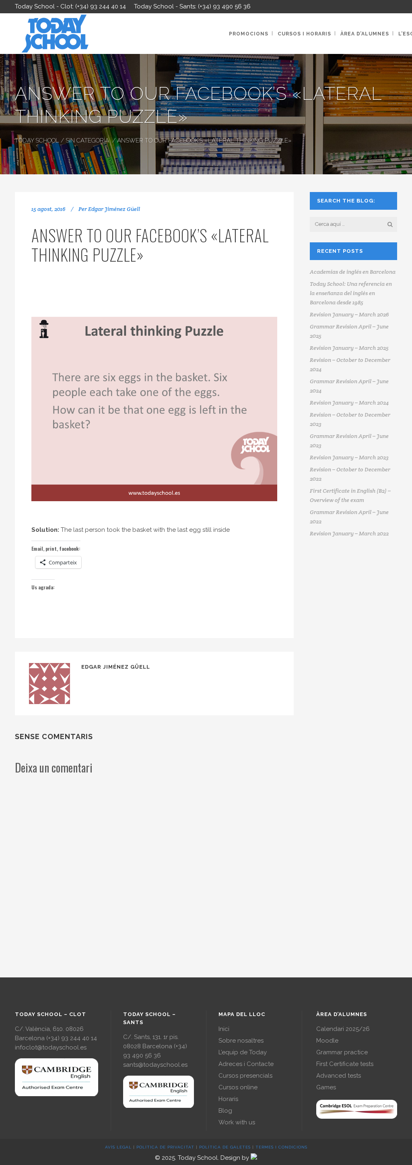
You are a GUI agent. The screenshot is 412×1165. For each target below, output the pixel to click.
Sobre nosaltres (241, 1040)
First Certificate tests (344, 1064)
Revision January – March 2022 (349, 533)
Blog (225, 1110)
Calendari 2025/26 (343, 1029)
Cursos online (238, 1087)
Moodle (327, 1040)
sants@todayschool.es (155, 1064)
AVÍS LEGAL (118, 1147)
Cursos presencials (245, 1075)
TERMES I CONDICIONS (281, 1147)
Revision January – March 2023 (349, 457)
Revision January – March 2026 (349, 314)
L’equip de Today (242, 1052)
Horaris (228, 1099)
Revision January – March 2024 (349, 402)
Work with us (236, 1122)
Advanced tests (338, 1075)
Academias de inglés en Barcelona (353, 271)
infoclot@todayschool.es (51, 1047)
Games (326, 1087)
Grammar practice (342, 1052)
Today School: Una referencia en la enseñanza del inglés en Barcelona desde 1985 (351, 293)
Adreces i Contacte (246, 1064)
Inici (223, 1029)
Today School (37, 140)
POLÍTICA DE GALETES (225, 1147)
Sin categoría (87, 140)
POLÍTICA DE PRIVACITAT (165, 1147)
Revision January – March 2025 (349, 347)
